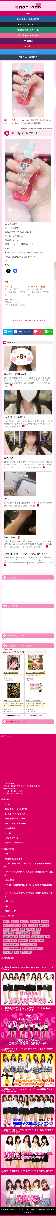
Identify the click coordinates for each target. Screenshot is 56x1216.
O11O (6, 499)
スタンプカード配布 (28, 944)
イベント (35, 933)
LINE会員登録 (9, 828)
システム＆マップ (11, 838)
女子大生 (45, 922)
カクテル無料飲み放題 (12, 948)
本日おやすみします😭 (13, 859)
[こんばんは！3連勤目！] (23, 427)
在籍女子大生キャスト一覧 (15, 819)
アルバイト (33, 925)
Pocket (40, 332)
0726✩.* (8, 458)
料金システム (8, 933)
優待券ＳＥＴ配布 (36, 941)
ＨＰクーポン (26, 952)
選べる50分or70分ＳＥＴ (32, 948)
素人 (24, 925)
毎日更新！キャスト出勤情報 (15, 809)
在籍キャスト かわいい (40, 937)
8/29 (6, 906)
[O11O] (38, 506)
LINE (50, 332)
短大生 (6, 929)
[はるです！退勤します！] (11, 386)
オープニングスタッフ (12, 925)
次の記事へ (38, 320)
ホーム (7, 804)
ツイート (6, 639)
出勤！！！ (8, 901)
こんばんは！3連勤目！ (16, 417)
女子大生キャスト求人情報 (15, 823)
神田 (22, 929)
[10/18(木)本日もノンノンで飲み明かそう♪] (5, 566)
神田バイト (44, 925)
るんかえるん (10, 299)
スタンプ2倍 (24, 937)
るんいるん (9, 286)
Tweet (10, 332)
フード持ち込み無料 (11, 944)
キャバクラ (35, 922)
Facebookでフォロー (16, 722)
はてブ (29, 332)
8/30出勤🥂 (9, 880)
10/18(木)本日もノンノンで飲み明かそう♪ (25, 553)
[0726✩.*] (44, 467)
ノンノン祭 (8, 952)
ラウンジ (24, 922)
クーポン (8, 833)
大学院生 (15, 929)
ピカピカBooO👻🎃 (36, 286)
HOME (28, 320)
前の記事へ (17, 320)
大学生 (6, 922)
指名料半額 (23, 941)
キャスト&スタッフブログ (14, 814)
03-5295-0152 (10, 788)
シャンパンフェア (22, 933)
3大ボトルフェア (10, 941)
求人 (16, 952)
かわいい (30, 929)
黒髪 (38, 929)
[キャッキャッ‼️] (47, 547)
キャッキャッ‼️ (12, 537)
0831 (6, 854)
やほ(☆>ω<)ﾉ (10, 911)
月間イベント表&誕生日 (13, 843)
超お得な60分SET (10, 937)
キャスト (15, 922)
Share (20, 332)
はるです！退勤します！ (16, 373)
